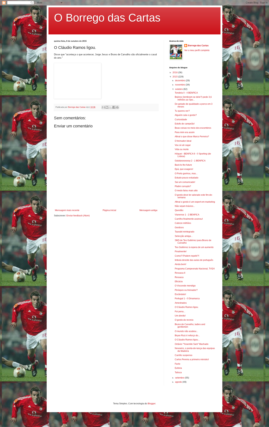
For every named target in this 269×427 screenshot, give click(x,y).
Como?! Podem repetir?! (187, 256)
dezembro (180, 80)
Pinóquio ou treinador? (186, 290)
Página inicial (109, 210)
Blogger (151, 403)
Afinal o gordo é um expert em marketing (195, 202)
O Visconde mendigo (185, 285)
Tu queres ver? (182, 111)
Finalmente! (180, 251)
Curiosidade (181, 119)
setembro (180, 377)
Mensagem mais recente (67, 210)
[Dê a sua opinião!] (107, 107)
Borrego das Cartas (198, 45)
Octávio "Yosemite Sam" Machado (191, 344)
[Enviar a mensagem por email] (103, 107)
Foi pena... (180, 311)
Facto (177, 364)
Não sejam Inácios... (185, 206)
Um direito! (180, 315)
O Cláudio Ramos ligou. (187, 307)
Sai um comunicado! (185, 182)
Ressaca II (180, 273)
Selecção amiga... (184, 236)
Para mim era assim (185, 132)
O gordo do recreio (184, 320)
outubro (179, 89)
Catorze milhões (183, 223)
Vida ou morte (182, 149)
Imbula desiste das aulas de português (194, 260)
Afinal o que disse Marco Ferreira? (192, 136)
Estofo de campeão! (185, 123)
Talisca (178, 372)
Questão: (179, 210)
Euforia (178, 368)
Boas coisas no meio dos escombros (193, 128)
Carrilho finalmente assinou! (189, 219)
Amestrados (181, 303)
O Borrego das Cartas (107, 18)
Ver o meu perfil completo (197, 50)
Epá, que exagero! (184, 169)
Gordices (179, 227)
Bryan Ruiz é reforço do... (187, 335)
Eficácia (179, 281)
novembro (180, 84)
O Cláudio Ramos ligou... (187, 339)
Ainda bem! (180, 264)
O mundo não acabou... (186, 331)
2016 (175, 72)
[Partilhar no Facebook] (114, 107)
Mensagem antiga (148, 210)
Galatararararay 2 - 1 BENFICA (190, 160)
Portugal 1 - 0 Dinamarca (187, 298)
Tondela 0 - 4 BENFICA (186, 93)
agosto (178, 382)
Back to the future (183, 165)
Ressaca (179, 277)
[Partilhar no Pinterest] (117, 107)
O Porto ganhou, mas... (186, 173)
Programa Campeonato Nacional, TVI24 (195, 268)
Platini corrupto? (183, 186)
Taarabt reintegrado (184, 231)
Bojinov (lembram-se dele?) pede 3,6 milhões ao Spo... (193, 98)
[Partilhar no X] (110, 107)
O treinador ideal (183, 141)
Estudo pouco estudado (186, 177)
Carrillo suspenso (183, 355)
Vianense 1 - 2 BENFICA (187, 214)
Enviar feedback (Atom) (78, 215)
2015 (175, 76)
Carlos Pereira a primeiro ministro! (192, 359)
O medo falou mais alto (186, 190)
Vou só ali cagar (183, 145)
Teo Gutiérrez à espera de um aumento (194, 247)
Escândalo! (180, 294)
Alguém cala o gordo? (186, 115)
